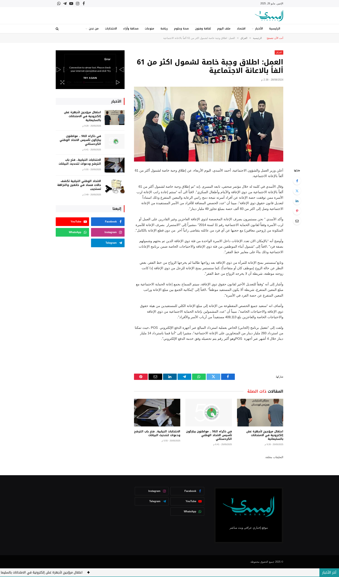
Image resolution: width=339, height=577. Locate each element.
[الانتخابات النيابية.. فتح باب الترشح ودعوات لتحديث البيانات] (157, 412)
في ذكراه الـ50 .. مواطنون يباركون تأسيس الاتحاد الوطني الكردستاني (209, 435)
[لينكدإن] (297, 201)
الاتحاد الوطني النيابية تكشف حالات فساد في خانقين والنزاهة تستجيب (79, 185)
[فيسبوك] (297, 181)
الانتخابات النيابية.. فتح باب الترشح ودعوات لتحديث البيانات (157, 433)
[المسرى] (269, 15)
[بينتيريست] (297, 211)
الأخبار (259, 28)
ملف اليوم (224, 28)
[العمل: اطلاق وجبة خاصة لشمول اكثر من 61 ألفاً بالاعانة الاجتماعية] (208, 124)
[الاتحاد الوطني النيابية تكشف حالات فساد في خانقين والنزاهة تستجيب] (115, 186)
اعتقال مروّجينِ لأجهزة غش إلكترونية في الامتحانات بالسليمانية (264, 435)
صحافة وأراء (131, 28)
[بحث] (57, 28)
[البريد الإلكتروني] (297, 221)
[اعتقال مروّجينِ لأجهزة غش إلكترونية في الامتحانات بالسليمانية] (260, 412)
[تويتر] (297, 191)
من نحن (94, 28)
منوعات (149, 28)
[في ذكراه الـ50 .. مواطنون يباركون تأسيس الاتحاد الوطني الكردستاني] (208, 412)
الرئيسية (274, 28)
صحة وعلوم (181, 28)
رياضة (164, 28)
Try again (90, 78)
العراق (279, 52)
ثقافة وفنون (203, 28)
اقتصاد (241, 28)
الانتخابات (111, 28)
